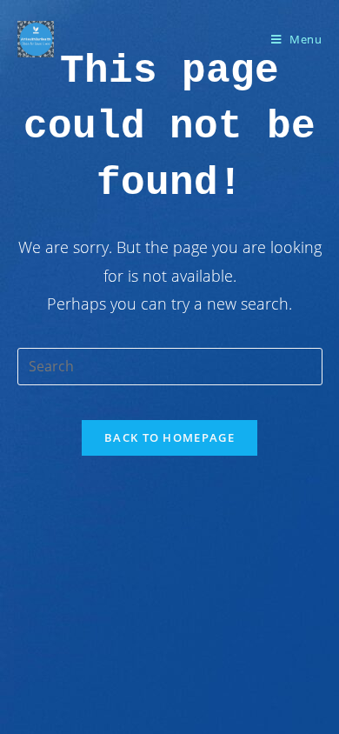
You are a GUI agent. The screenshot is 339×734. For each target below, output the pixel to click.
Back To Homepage (169, 437)
